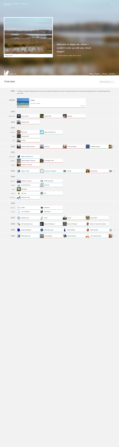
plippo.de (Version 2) (27, 156)
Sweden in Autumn (26, 181)
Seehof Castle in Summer (28, 160)
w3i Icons (23, 193)
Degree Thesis (25, 171)
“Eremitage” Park (49, 160)
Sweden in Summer (26, 164)
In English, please (95, 146)
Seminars (46, 207)
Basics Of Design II (49, 224)
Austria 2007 (93, 217)
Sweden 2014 (25, 122)
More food (24, 132)
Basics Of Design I (72, 224)
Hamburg (46, 146)
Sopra (46, 217)
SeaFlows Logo (25, 197)
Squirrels (69, 116)
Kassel (69, 217)
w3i (45, 193)
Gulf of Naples (48, 236)
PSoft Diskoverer (26, 236)
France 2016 (24, 116)
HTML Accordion (48, 181)
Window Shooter (71, 236)
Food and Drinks (71, 146)
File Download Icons (26, 224)
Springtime (24, 189)
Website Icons (25, 217)
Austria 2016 (47, 116)
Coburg (23, 140)
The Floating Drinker (95, 236)
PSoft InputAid (94, 230)
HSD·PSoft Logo (48, 230)
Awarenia (46, 185)
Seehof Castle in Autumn (28, 146)
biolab (23, 207)
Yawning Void (25, 136)
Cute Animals (93, 171)
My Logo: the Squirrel (50, 171)
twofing (69, 171)
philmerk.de (47, 211)
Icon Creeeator (25, 211)
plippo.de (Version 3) (50, 132)
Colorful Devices (25, 185)
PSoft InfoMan (71, 230)
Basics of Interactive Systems (98, 224)
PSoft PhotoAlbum (26, 230)
